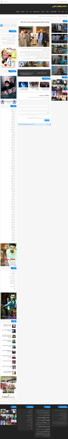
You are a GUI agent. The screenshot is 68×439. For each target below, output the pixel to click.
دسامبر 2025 (13, 122)
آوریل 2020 (13, 234)
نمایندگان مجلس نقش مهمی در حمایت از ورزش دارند (45, 89)
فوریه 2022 (13, 198)
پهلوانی (42, 434)
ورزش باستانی (38, 431)
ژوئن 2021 (13, 211)
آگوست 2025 (13, 129)
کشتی (36, 434)
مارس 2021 (13, 216)
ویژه (14, 289)
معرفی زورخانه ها (12, 283)
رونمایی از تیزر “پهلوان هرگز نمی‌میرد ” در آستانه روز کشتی (7, 325)
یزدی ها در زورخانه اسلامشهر (42, 73)
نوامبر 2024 (13, 144)
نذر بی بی (37, 429)
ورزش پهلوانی (41, 433)
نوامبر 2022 (13, 183)
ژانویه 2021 (13, 219)
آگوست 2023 (13, 168)
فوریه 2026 (13, 119)
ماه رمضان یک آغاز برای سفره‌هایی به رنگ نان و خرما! (23, 89)
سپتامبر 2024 (13, 147)
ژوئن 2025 (13, 132)
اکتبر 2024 (13, 145)
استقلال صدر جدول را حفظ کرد (7, 360)
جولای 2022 (13, 189)
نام (48, 105)
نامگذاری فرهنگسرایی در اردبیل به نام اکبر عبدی (6, 351)
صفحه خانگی (65, 16)
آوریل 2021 (13, 214)
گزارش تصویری (13, 280)
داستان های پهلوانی (36, 11)
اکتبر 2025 (13, 126)
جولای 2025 (13, 131)
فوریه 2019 (13, 240)
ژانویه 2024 (13, 160)
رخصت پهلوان (45, 418)
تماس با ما (57, 1)
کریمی (38, 434)
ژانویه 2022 (13, 199)
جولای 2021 (13, 209)
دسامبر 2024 (13, 142)
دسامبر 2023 (13, 162)
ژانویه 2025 (13, 140)
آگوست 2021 (13, 208)
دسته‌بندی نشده (12, 278)
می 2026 (13, 114)
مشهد (43, 429)
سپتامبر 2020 (13, 225)
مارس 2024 (13, 157)
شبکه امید (47, 424)
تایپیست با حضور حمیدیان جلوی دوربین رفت (8, 43)
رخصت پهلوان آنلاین (43, 418)
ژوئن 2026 (13, 113)
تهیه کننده (45, 412)
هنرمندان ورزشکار (12, 286)
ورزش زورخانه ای (47, 433)
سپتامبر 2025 (13, 127)
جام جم (42, 412)
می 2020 (13, 232)
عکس (27, 11)
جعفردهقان (48, 413)
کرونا (40, 434)
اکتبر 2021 (13, 204)
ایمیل (48, 109)
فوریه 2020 (13, 237)
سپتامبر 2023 (13, 167)
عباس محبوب (43, 424)
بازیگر (43, 410)
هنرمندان (42, 11)
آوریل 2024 (13, 155)
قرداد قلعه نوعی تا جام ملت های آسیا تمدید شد (8, 37)
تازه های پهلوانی (64, 49)
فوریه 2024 (13, 158)
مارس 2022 (13, 196)
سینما (49, 424)
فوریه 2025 (13, 139)
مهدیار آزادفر (40, 429)
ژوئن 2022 (13, 191)
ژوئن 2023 (13, 171)
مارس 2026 (13, 117)
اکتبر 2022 (13, 185)
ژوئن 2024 (13, 152)
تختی (49, 412)
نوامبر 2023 (13, 163)
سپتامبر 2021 (13, 206)
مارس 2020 (13, 235)
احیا (49, 410)
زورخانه (47, 11)
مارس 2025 (13, 137)
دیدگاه (48, 99)
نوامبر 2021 (13, 203)
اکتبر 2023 (13, 165)
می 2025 (13, 134)
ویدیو (30, 11)
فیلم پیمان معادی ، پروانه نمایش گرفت (6, 367)
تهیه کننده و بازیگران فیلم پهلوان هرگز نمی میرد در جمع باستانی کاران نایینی (26, 73)
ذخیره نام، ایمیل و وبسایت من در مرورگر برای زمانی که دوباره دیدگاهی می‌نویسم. (38, 118)
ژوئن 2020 (13, 230)
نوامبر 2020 (13, 222)
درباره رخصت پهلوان (64, 1)
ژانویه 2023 (13, 180)
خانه (66, 11)
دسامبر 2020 (13, 221)
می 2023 (13, 173)
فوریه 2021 (13, 217)
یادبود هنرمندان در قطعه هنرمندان (35, 89)
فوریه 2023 (13, 178)
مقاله (59, 11)
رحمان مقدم (40, 415)
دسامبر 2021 (13, 201)
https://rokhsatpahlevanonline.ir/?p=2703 (26, 124)
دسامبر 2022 (13, 181)
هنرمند (48, 431)
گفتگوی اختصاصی (53, 11)
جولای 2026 (13, 111)
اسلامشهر (47, 410)
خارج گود (22, 11)
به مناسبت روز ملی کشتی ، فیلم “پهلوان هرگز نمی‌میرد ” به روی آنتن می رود (9, 40)
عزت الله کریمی (38, 424)
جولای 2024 (13, 150)
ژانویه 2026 (13, 121)
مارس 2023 (13, 176)
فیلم (42, 426)
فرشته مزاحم (46, 427)
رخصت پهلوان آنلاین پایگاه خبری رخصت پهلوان (59, 6)
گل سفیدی (44, 436)
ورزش (41, 431)
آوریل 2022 (13, 194)
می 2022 (13, 193)
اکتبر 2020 (13, 224)
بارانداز (45, 410)
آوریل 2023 (13, 175)
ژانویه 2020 (13, 239)
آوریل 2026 (13, 116)
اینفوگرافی (17, 11)
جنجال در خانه (44, 413)
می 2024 (13, 153)
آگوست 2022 (13, 188)
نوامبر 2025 (13, 124)
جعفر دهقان (39, 412)
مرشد (44, 429)
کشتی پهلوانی (48, 436)
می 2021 (13, 212)
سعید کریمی (39, 423)
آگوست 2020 (13, 227)
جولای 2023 (13, 170)
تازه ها (63, 11)
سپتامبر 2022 (13, 186)
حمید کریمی (47, 415)
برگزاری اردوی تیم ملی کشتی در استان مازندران (8, 42)
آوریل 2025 (13, 135)
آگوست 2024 (13, 149)
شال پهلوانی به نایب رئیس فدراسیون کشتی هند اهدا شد (7, 372)
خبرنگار (42, 415)
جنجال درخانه (40, 413)
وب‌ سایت (48, 112)
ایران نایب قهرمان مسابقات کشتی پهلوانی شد (6, 356)
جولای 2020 (13, 229)
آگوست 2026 (13, 109)
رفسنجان (40, 420)
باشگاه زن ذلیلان (38, 410)
